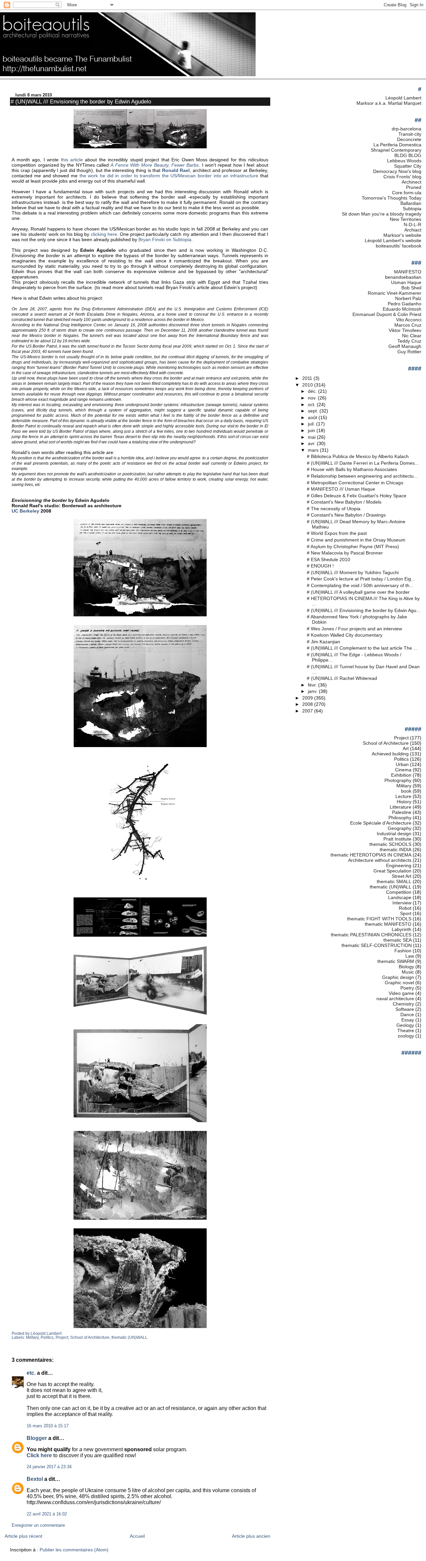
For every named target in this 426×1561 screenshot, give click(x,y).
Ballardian (410, 203)
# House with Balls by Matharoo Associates (352, 469)
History (404, 801)
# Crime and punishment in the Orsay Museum (356, 540)
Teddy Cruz (409, 341)
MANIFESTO (407, 271)
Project (62, 1337)
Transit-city (409, 134)
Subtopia (412, 208)
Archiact (412, 230)
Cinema (403, 769)
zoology (406, 1035)
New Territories (405, 219)
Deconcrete (409, 139)
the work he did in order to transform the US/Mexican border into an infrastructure (169, 175)
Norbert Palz (408, 298)
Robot (405, 908)
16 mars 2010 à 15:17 (48, 1426)
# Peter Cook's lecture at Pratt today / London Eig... (361, 578)
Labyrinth (401, 929)
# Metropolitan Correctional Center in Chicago (355, 482)
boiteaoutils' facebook (398, 245)
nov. (313, 397)
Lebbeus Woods (404, 160)
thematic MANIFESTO (388, 924)
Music (408, 972)
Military (32, 1337)
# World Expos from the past (337, 533)
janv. (313, 691)
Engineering (398, 865)
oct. (312, 404)
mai (312, 437)
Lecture (403, 796)
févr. (313, 685)
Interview (401, 902)
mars (314, 450)
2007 (308, 710)
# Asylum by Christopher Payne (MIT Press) (353, 546)
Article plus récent (23, 1536)
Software (404, 1009)
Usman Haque (406, 282)
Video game (401, 993)
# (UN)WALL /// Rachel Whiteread (342, 678)
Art (406, 748)
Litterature (400, 807)
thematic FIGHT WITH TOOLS (379, 918)
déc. (313, 391)
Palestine (401, 812)
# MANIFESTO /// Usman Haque (341, 489)
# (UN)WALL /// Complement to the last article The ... (362, 648)
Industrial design (394, 833)
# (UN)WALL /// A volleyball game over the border (358, 592)
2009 (308, 698)
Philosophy (399, 817)
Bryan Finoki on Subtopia (164, 239)
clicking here (104, 234)
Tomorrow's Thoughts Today (391, 198)
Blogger (37, 1438)
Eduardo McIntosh (402, 309)
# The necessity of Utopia (333, 508)
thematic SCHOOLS (390, 844)
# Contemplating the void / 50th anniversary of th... (360, 585)
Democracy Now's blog (397, 171)
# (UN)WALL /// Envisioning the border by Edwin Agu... (363, 610)
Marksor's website (402, 235)
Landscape (399, 897)
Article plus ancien (251, 1536)
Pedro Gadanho (404, 303)
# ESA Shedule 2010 (328, 559)
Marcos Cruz (407, 325)
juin (312, 430)
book (406, 791)
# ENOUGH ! (320, 565)
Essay (407, 1019)
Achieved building (390, 753)
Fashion (402, 950)
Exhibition (401, 775)
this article (72, 159)
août (313, 417)
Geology (405, 1025)
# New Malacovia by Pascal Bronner (345, 552)
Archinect (411, 182)
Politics (47, 1337)
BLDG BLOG (407, 155)
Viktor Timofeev (405, 330)
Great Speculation (392, 870)
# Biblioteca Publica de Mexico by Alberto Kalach (358, 456)
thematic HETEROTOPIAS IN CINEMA (370, 855)
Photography (397, 780)
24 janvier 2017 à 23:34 (49, 1467)
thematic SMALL (394, 881)
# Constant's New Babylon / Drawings (346, 515)
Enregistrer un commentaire (38, 1525)
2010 (308, 385)
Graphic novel (399, 982)
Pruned (413, 187)
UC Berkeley (25, 511)
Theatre (405, 1030)
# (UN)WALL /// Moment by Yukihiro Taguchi (353, 572)
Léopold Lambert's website (393, 240)
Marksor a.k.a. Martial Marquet (388, 103)
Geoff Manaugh (404, 346)
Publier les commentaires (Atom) (74, 1549)
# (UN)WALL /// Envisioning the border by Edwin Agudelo (81, 101)
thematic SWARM (395, 961)
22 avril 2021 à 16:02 (47, 1514)
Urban (402, 764)
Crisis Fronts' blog (402, 176)
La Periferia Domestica (397, 144)
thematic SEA (397, 940)
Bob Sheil (411, 287)
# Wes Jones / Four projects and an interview (354, 628)
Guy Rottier (409, 351)
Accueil (137, 1536)
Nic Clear (411, 335)
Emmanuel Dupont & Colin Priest (386, 314)
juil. (312, 423)
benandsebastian (403, 277)
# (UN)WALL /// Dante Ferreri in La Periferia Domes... (363, 463)
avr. (312, 443)
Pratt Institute (397, 839)
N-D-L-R (412, 224)
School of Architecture (89, 1337)
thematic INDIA (395, 849)
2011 (308, 378)
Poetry (407, 988)
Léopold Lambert (403, 97)
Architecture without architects (379, 860)
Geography (399, 828)
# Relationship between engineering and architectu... (362, 476)
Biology (406, 966)
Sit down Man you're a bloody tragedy (381, 214)
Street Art (401, 876)
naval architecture (395, 998)
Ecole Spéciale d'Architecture (380, 823)
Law (409, 956)
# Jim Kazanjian (323, 641)
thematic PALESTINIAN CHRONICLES (371, 934)
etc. (31, 1373)
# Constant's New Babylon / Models (344, 502)
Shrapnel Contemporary (396, 150)
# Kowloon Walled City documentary (344, 635)
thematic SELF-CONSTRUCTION (376, 945)
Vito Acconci (408, 319)
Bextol (35, 1479)
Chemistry (403, 1004)
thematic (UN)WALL (129, 1337)
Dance (407, 1014)
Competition (398, 892)
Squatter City (407, 166)
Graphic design (398, 977)
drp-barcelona (406, 128)
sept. (314, 410)
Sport (405, 913)
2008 (308, 704)
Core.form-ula (406, 192)
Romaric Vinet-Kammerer (394, 293)
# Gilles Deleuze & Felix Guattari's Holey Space (356, 495)
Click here (39, 1455)
